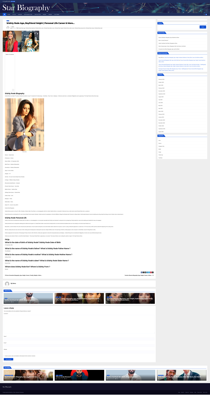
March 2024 (161, 85)
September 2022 (162, 128)
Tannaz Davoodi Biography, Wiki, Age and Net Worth (169, 60)
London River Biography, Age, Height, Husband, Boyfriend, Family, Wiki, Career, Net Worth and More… (184, 57)
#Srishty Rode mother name (68, 28)
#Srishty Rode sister (98, 28)
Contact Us (187, 392)
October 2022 (161, 125)
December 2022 (162, 120)
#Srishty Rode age (21, 28)
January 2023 (161, 117)
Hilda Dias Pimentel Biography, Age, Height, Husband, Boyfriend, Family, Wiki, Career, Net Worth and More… (130, 299)
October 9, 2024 (60, 378)
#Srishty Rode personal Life (80, 28)
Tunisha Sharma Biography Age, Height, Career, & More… (139, 275)
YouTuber (56, 14)
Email (5, 342)
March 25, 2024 (111, 378)
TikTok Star (38, 14)
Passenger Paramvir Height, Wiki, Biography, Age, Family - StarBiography (173, 68)
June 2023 (161, 102)
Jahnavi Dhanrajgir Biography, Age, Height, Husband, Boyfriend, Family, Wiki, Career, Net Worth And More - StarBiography (182, 64)
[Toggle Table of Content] (12, 90)
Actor (14, 14)
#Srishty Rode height (59, 28)
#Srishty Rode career (39, 28)
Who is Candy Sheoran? (163, 40)
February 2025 (161, 79)
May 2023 (160, 105)
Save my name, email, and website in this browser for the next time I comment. (20, 355)
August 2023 (161, 96)
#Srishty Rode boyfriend (30, 28)
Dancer (20, 14)
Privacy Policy (199, 392)
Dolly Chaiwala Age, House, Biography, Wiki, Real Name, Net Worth (172, 46)
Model (44, 14)
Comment (6, 313)
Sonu (13, 26)
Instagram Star (28, 14)
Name (5, 336)
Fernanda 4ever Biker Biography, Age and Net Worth (169, 49)
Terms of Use (205, 392)
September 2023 (162, 93)
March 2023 (161, 111)
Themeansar (22, 392)
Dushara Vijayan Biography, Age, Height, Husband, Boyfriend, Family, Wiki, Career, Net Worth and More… (78, 299)
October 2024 (161, 82)
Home (8, 14)
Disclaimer (191, 392)
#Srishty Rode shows (90, 28)
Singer (50, 14)
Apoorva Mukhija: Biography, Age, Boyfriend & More (169, 37)
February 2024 (161, 88)
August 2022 (161, 131)
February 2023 (161, 114)
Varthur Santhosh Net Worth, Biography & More (20, 300)
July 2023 (160, 99)
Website (5, 349)
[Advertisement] (10, 72)
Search (160, 23)
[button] (204, 14)
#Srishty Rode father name (49, 28)
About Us (182, 392)
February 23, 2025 (9, 378)
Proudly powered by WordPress (8, 392)
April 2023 (161, 108)
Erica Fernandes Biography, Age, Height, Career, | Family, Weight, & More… (24, 275)
